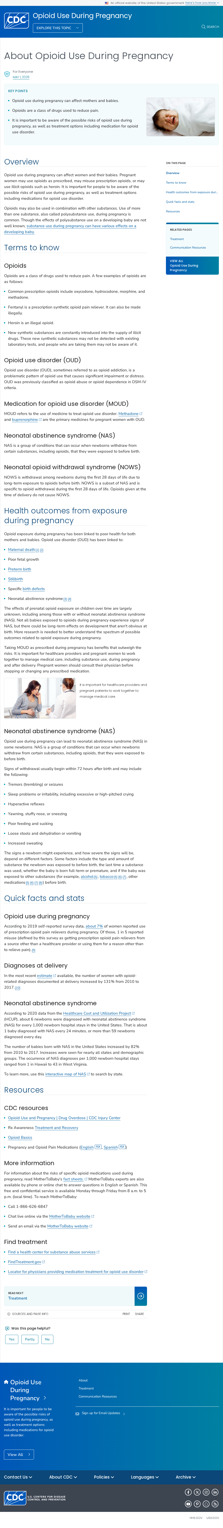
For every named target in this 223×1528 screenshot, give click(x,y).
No (47, 1339)
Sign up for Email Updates (101, 1413)
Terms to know (176, 183)
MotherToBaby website (69, 1216)
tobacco (106, 876)
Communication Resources (188, 247)
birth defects (34, 588)
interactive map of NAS (65, 1074)
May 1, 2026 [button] (21, 77)
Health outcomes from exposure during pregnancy (192, 192)
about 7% (94, 926)
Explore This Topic (54, 28)
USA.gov (212, 1518)
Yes (12, 1339)
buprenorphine (25, 419)
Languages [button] (143, 1477)
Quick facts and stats (180, 202)
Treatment (177, 239)
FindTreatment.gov (24, 1261)
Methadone (128, 413)
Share (139, 1314)
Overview (172, 173)
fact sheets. (73, 1179)
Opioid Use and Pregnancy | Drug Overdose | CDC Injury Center (64, 1117)
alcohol (87, 876)
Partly (30, 1339)
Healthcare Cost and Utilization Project (97, 1013)
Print (126, 1314)
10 (17, 988)
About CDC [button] (61, 1477)
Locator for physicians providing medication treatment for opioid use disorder (76, 1271)
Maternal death (21, 549)
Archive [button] (184, 1477)
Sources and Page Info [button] (30, 1314)
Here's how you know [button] (201, 3)
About (83, 1380)
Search (213, 26)
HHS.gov (196, 1518)
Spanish (111, 1147)
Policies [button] (102, 1477)
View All (16, 1454)
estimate (44, 975)
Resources (173, 211)
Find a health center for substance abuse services (52, 1252)
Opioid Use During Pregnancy (82, 15)
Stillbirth (15, 579)
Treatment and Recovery (56, 1127)
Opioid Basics (20, 1137)
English (87, 1147)
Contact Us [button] (16, 1477)
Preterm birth (19, 569)
